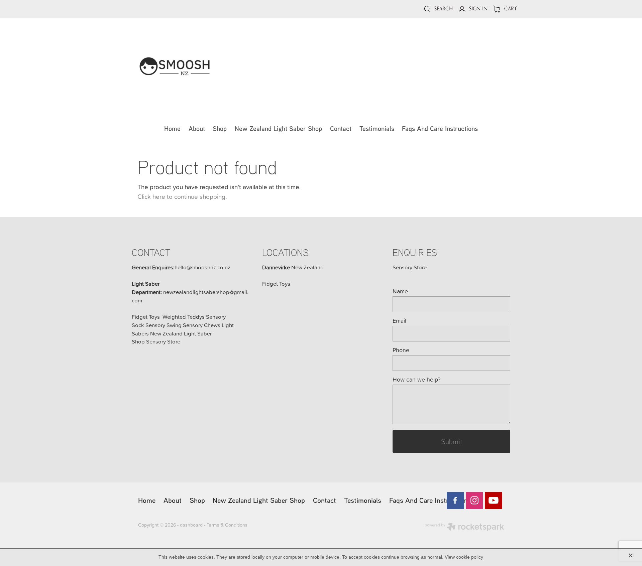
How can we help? (416, 380)
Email (399, 321)
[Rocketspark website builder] (464, 527)
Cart (510, 8)
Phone (401, 350)
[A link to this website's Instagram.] (474, 500)
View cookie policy (464, 557)
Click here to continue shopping (181, 196)
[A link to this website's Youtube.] (493, 500)
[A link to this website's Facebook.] (455, 500)
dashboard (191, 525)
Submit (451, 441)
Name (400, 291)
